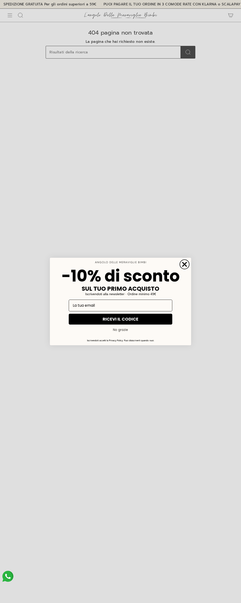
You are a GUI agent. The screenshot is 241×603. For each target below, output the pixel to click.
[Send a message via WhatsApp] (7, 576)
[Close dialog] (184, 264)
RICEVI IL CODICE (120, 319)
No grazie (120, 329)
